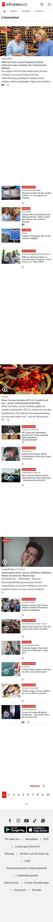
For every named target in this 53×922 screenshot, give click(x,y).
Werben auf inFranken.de (34, 853)
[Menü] (49, 4)
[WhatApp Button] (43, 820)
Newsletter (31, 839)
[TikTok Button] (34, 820)
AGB (27, 861)
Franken (26, 230)
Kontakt (36, 890)
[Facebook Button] (10, 820)
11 (26, 804)
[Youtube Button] (26, 820)
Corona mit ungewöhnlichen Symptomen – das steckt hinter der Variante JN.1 (35, 715)
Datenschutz (11, 882)
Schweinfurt (28, 187)
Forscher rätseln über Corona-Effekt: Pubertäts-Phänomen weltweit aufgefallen (35, 607)
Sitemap (9, 853)
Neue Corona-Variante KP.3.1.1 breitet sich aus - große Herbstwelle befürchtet (24, 402)
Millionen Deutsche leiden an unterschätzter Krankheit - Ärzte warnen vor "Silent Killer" (36, 259)
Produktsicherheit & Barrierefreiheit (26, 868)
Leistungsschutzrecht (27, 846)
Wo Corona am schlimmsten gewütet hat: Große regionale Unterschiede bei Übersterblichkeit (35, 436)
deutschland (28, 251)
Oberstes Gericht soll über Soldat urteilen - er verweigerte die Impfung (36, 195)
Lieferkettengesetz (27, 875)
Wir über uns (12, 839)
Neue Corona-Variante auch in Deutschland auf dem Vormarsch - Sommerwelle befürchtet (36, 478)
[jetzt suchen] (42, 4)
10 (48, 795)
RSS (45, 839)
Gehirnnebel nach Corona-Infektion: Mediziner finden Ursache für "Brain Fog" (26, 574)
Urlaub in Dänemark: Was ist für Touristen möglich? (36, 237)
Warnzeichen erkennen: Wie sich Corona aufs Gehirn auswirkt (36, 627)
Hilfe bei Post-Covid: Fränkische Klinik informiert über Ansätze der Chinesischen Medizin (24, 65)
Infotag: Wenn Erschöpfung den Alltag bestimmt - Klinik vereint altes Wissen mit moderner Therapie (36, 218)
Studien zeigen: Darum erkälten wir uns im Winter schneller (36, 692)
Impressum (20, 890)
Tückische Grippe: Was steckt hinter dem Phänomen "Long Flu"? (35, 650)
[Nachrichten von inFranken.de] (14, 4)
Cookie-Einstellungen (36, 882)
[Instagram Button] (18, 821)
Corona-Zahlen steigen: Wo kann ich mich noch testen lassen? (36, 670)
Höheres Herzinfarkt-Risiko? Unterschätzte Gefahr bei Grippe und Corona (36, 456)
